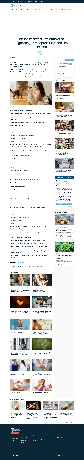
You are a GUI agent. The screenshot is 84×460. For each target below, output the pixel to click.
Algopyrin (42, 432)
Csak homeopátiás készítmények (62, 74)
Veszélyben (35, 309)
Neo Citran (42, 437)
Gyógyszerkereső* (45, 428)
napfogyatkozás (14, 309)
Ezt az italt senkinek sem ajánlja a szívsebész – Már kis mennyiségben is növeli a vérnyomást (42, 291)
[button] (25, 429)
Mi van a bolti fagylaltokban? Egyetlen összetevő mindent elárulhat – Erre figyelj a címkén (50, 415)
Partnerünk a (64, 207)
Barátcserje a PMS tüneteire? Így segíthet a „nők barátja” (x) (41, 352)
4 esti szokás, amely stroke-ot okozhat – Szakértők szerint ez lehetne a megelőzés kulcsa (32, 415)
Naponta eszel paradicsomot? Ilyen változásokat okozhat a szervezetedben (63, 97)
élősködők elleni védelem (26, 9)
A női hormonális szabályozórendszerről (17, 393)
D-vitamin (12, 286)
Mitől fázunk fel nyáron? (17, 332)
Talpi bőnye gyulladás (34, 441)
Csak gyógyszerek (62, 66)
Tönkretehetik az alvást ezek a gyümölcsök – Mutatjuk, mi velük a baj (66, 414)
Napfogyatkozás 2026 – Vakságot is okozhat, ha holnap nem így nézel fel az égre (19, 312)
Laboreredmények (42, 1)
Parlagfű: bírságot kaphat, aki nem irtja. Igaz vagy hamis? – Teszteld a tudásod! (64, 257)
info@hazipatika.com (70, 455)
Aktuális (13, 1)
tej (11, 411)
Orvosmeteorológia (15, 9)
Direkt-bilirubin (23, 442)
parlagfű (58, 253)
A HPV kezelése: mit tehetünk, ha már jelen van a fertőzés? (20, 373)
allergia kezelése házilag (38, 9)
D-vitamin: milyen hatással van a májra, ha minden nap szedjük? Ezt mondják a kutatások (20, 290)
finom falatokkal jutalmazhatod (16, 74)
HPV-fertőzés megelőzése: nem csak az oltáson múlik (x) (41, 393)
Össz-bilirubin (23, 440)
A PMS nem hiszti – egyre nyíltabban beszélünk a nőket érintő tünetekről (41, 333)
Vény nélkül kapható (63, 71)
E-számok (67, 439)
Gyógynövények (59, 437)
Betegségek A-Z (30, 1)
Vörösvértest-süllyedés (24, 432)
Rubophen (42, 441)
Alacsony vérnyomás (34, 435)
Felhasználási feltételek (14, 438)
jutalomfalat (13, 266)
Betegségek (58, 432)
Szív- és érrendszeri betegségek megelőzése (41, 286)
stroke (28, 411)
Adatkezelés (12, 440)
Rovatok (17, 1)
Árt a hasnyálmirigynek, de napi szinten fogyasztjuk (63, 134)
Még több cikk (69, 422)
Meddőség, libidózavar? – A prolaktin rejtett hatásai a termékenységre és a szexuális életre (19, 354)
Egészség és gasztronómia (49, 411)
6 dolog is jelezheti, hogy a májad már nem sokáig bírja (64, 170)
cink (57, 150)
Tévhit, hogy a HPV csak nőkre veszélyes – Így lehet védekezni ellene (41, 374)
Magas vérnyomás (54, 9)
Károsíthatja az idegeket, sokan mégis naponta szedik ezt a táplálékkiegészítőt (63, 153)
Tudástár (67, 437)
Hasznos (36, 1)
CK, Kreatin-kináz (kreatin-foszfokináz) (25, 437)
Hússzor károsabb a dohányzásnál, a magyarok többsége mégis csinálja (42, 312)
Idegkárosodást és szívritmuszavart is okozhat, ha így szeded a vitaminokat (64, 115)
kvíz (57, 225)
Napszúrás (34, 432)
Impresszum (13, 436)
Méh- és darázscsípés (35, 444)
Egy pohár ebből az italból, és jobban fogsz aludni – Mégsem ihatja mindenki (17, 415)
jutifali (19, 266)
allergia (47, 9)
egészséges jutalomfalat (37, 266)
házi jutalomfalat (26, 266)
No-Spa (42, 439)
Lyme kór (62, 9)
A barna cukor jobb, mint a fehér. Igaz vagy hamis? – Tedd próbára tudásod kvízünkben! (64, 229)
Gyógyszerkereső (23, 1)
